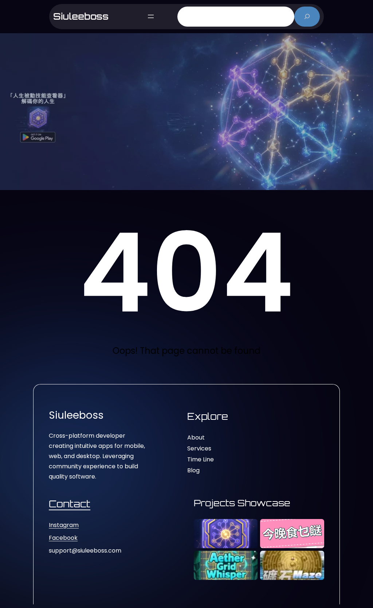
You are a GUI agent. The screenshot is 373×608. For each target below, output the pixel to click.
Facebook (63, 538)
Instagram (64, 525)
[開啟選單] (150, 16)
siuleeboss (81, 16)
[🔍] (307, 17)
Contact (69, 504)
